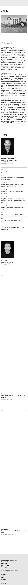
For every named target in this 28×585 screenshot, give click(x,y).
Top (14, 549)
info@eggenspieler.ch (7, 567)
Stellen (3, 577)
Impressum (4, 583)
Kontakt (3, 579)
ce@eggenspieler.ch (7, 163)
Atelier (3, 576)
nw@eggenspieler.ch (7, 534)
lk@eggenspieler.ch (6, 264)
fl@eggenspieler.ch (6, 399)
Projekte (3, 574)
